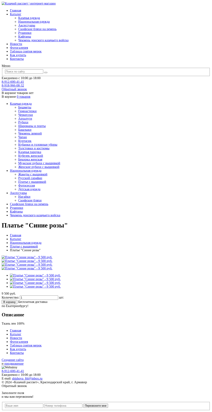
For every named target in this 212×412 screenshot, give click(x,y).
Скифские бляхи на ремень (37, 29)
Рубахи (23, 122)
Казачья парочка (29, 152)
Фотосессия (26, 185)
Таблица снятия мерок (26, 51)
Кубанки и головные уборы (37, 144)
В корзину (9, 302)
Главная (15, 10)
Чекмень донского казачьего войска (43, 40)
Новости (16, 44)
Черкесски (25, 115)
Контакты (17, 59)
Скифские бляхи (30, 200)
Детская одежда (29, 189)
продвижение (14, 363)
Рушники (24, 33)
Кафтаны (24, 36)
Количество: (11, 297)
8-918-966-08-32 (13, 85)
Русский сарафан (30, 178)
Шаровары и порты (32, 126)
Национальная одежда (34, 21)
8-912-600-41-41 (13, 81)
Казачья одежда (29, 18)
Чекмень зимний (30, 133)
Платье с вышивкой (32, 181)
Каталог (15, 14)
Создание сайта (13, 360)
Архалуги (25, 118)
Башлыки (24, 129)
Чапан (22, 137)
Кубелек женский (30, 155)
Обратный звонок (14, 89)
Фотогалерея (19, 47)
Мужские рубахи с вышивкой (39, 163)
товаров (23, 96)
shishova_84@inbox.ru (27, 378)
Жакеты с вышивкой (32, 174)
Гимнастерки (27, 111)
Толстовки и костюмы (33, 148)
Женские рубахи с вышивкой (38, 167)
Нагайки (24, 196)
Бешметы (24, 107)
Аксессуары (26, 25)
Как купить (18, 55)
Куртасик (24, 141)
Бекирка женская (30, 159)
